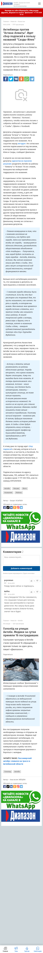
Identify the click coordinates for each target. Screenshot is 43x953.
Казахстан (21, 21)
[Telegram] (32, 79)
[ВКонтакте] (16, 79)
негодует (22, 143)
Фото (25, 489)
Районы (19, 493)
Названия (8, 493)
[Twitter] (10, 79)
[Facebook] (5, 79)
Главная (6, 21)
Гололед (7, 772)
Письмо (16, 489)
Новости (13, 21)
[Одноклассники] (21, 79)
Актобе (7, 489)
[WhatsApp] (26, 79)
